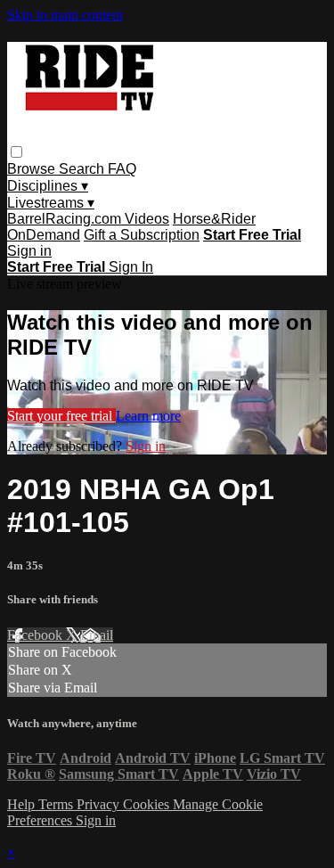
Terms (57, 804)
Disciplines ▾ (47, 185)
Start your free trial (61, 415)
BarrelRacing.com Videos (88, 218)
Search (83, 168)
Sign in (29, 250)
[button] (16, 152)
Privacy (100, 804)
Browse (33, 168)
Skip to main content (65, 14)
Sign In (131, 266)
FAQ (122, 168)
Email (96, 635)
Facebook (36, 635)
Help (22, 804)
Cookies (148, 804)
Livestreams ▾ (50, 202)
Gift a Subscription (142, 234)
